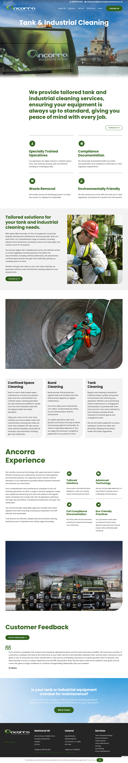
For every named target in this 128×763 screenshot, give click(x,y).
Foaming (98, 746)
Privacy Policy (91, 760)
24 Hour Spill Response (102, 751)
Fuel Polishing (99, 749)
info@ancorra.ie (70, 752)
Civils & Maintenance (102, 743)
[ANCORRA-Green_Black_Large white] (20, 8)
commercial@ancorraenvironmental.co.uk (48, 752)
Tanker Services (100, 741)
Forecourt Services (101, 738)
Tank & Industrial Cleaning (103, 735)
